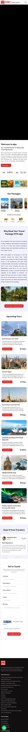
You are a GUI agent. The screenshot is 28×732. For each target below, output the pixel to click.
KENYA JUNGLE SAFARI (6, 704)
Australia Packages (7, 210)
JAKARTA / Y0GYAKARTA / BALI (8, 683)
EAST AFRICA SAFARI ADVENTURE (8, 706)
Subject (5, 597)
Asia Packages (4, 721)
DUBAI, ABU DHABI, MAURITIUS (8, 700)
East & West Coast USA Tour (11, 405)
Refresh (5, 624)
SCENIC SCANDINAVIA (6, 693)
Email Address (6, 583)
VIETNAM (3, 695)
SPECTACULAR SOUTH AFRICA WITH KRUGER (11, 710)
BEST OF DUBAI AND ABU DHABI (8, 699)
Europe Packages (5, 719)
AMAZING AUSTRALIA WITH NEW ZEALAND (10, 681)
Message (5, 604)
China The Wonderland (6, 712)
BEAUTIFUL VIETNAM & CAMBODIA (9, 702)
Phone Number (7, 590)
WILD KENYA (3, 708)
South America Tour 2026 (10, 339)
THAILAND (3, 697)
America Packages (21, 210)
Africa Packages (4, 723)
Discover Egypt (7, 372)
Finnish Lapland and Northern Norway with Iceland (12, 677)
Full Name (5, 576)
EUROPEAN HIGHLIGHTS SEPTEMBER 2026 (10, 685)
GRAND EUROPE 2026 (9, 473)
